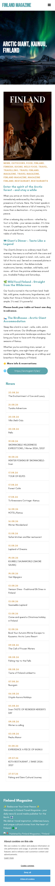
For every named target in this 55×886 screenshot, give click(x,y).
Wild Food (30, 166)
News (7, 163)
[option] (27, 47)
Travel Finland (29, 170)
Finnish (8, 166)
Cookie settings (27, 866)
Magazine (10, 173)
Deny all (27, 872)
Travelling (11, 170)
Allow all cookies (27, 879)
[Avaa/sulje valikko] (49, 5)
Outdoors (18, 163)
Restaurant (22, 181)
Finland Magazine (15, 177)
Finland (39, 163)
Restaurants (39, 181)
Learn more (9, 858)
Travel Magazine (28, 173)
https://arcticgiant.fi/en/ (27, 371)
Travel (42, 166)
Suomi (18, 166)
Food (29, 163)
